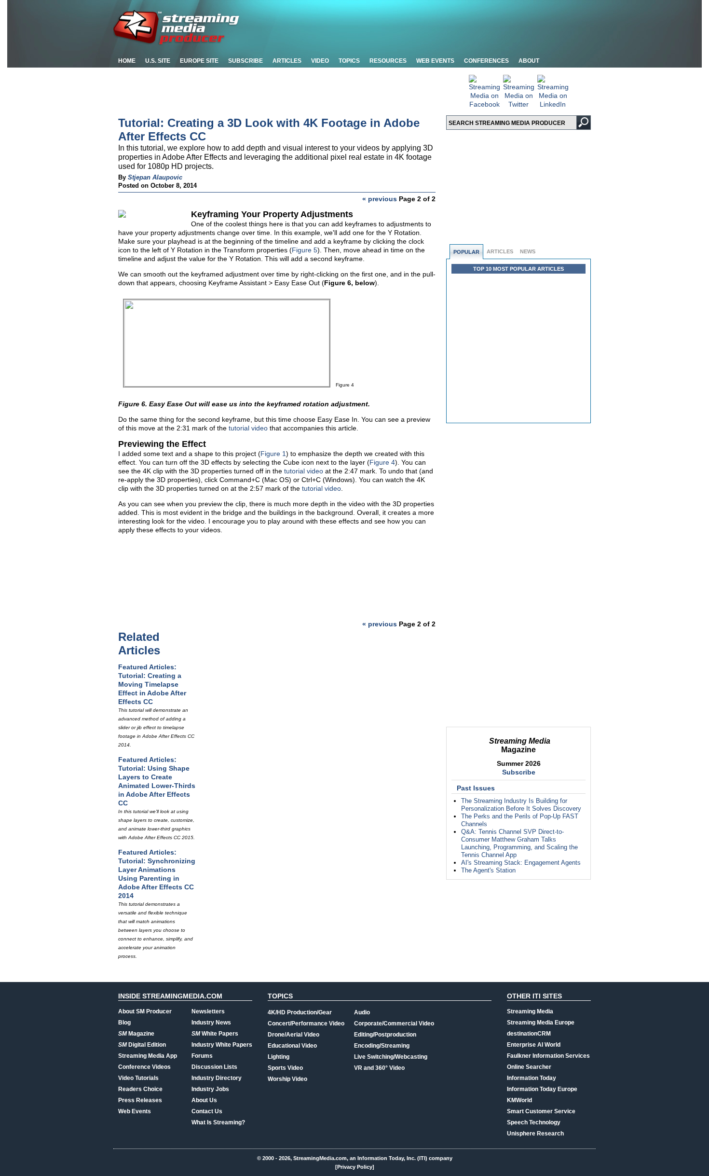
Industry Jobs (210, 1089)
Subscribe (245, 60)
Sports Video (285, 1068)
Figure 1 (273, 453)
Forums (202, 1055)
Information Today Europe (542, 1089)
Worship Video (287, 1079)
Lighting (278, 1056)
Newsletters (208, 1011)
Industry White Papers (221, 1044)
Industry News (211, 1022)
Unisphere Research (535, 1133)
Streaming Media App (147, 1055)
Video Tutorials (138, 1078)
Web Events (435, 60)
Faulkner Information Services (548, 1055)
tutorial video (248, 428)
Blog (124, 1022)
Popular (466, 252)
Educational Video (292, 1045)
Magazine (136, 1033)
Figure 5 (304, 250)
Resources (388, 60)
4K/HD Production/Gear (300, 1012)
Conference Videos (144, 1067)
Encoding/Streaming (381, 1045)
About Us (204, 1100)
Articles (287, 60)
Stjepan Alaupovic (155, 177)
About (528, 60)
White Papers (214, 1033)
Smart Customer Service (541, 1111)
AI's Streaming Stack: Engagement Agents (521, 862)
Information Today (531, 1078)
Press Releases (140, 1100)
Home (127, 60)
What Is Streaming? (218, 1122)
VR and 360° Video (379, 1068)
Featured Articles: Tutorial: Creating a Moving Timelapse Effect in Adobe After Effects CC (152, 684)
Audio (362, 1012)
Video (320, 60)
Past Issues (476, 788)
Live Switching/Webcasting (390, 1056)
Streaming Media (530, 1011)
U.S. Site (157, 60)
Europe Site (199, 60)
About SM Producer (145, 1011)
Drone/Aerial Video (293, 1034)
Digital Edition (142, 1044)
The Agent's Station (488, 870)
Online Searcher (529, 1067)
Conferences (486, 60)
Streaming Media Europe (540, 1022)
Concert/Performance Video (306, 1023)
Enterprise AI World (533, 1044)
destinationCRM (529, 1033)
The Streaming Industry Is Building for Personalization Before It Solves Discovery (521, 804)
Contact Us (206, 1111)
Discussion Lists (214, 1067)
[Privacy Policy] (354, 1167)
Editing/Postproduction (385, 1034)
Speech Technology (533, 1122)
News (527, 251)
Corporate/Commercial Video (394, 1023)
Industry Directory (216, 1078)
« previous (379, 199)
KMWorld (519, 1100)
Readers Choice (140, 1089)
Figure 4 (382, 462)
